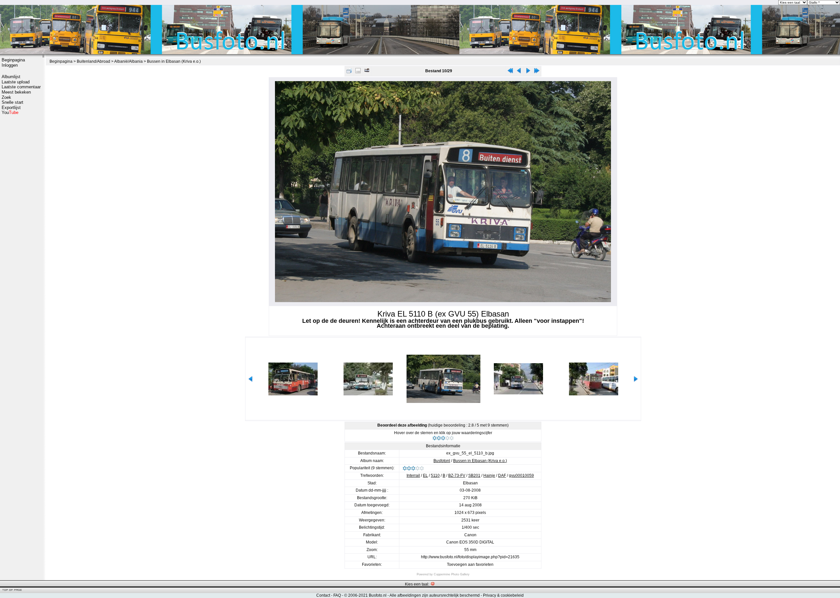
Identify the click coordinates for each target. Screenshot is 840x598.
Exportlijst (11, 107)
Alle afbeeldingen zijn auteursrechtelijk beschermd (434, 595)
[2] (439, 438)
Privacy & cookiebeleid (503, 595)
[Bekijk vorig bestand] (519, 72)
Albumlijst (11, 76)
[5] (452, 438)
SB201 (474, 475)
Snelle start (12, 102)
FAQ (337, 595)
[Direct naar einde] (537, 72)
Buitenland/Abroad (93, 61)
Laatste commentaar (21, 86)
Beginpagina (13, 59)
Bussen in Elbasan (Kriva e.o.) (174, 61)
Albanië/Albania (128, 61)
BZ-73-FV (456, 475)
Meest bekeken (16, 92)
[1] (434, 438)
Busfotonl (441, 460)
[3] (443, 438)
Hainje (489, 475)
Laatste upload (16, 81)
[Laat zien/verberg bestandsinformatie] (358, 72)
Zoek (6, 97)
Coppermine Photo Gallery (452, 574)
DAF (502, 475)
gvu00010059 (521, 475)
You (10, 112)
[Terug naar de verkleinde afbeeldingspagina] (349, 72)
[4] (447, 438)
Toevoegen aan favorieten (470, 564)
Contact (323, 595)
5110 (435, 475)
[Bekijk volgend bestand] (528, 72)
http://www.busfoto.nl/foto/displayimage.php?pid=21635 (470, 557)
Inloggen (10, 65)
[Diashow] (367, 72)
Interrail (413, 475)
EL (425, 475)
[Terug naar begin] (510, 72)
